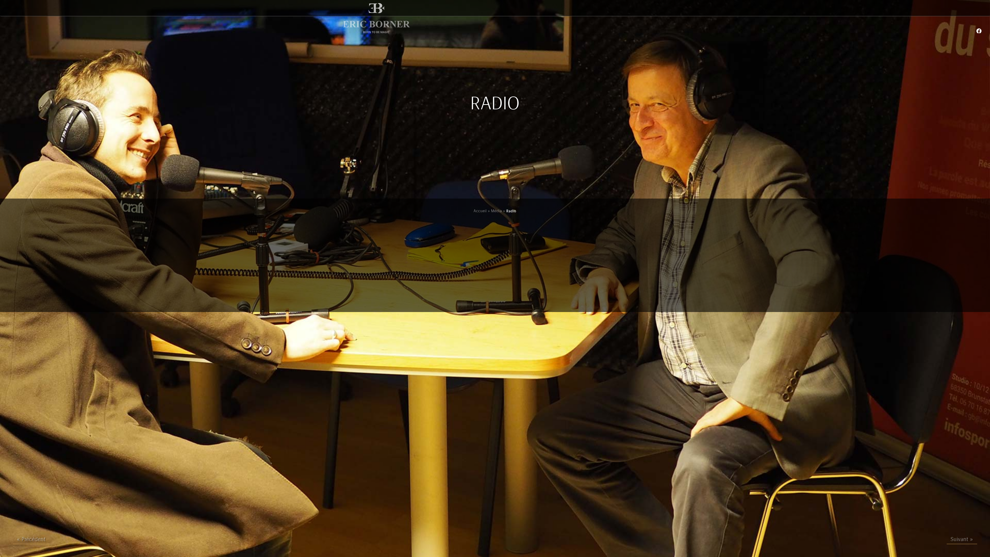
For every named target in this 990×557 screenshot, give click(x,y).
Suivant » (962, 539)
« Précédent (31, 539)
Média (496, 211)
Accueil (480, 211)
